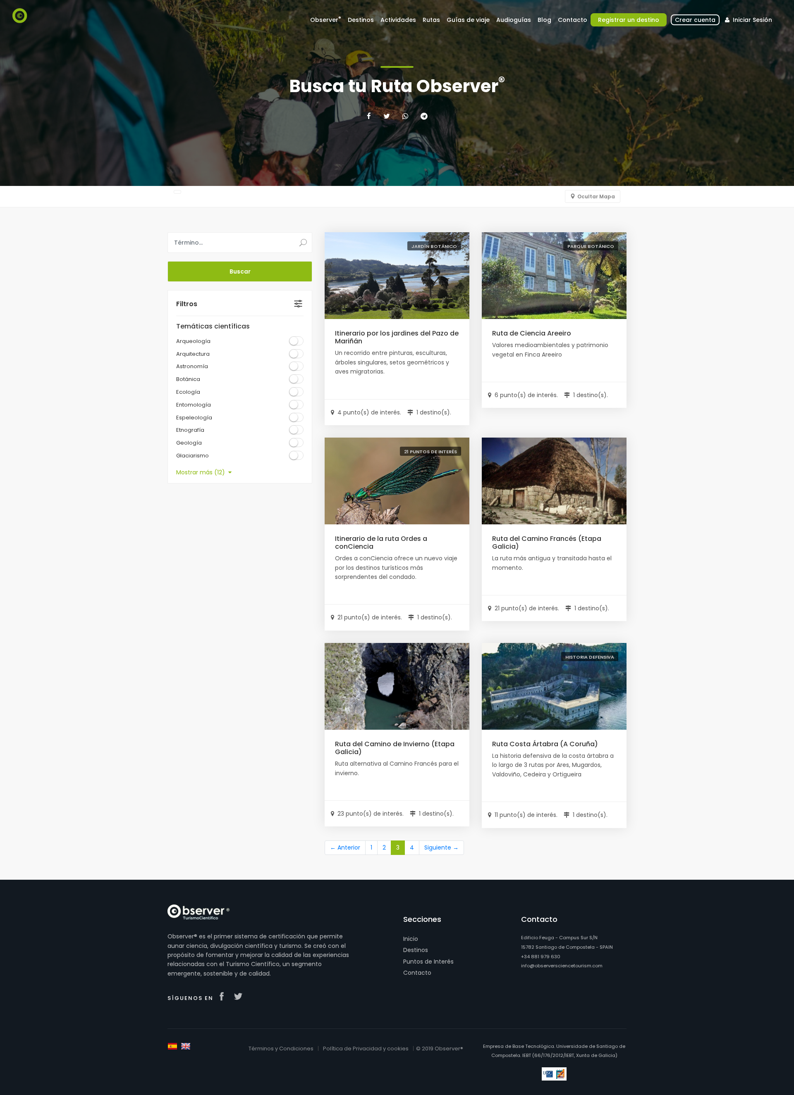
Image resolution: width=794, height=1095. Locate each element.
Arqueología (193, 341)
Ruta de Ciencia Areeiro (531, 333)
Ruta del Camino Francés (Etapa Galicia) (546, 542)
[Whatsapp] (405, 116)
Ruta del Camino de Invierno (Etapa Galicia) (394, 748)
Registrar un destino (628, 20)
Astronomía (192, 366)
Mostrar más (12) (202, 472)
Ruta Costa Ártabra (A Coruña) (545, 744)
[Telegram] (424, 116)
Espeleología (194, 417)
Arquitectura (193, 354)
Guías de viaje (468, 20)
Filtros (186, 304)
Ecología (188, 392)
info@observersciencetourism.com (562, 965)
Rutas (431, 20)
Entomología (193, 405)
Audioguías (513, 20)
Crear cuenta (695, 20)
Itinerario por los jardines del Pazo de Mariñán (397, 337)
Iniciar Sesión (751, 20)
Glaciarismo (192, 455)
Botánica (188, 379)
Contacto (417, 973)
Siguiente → (441, 847)
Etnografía (190, 430)
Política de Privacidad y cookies (366, 1048)
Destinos (415, 950)
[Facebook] (369, 116)
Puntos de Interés (428, 961)
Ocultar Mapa (596, 196)
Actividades (398, 20)
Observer (325, 19)
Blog (544, 20)
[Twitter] (386, 116)
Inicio (410, 939)
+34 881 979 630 (540, 956)
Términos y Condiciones (281, 1048)
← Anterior (345, 847)
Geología (189, 443)
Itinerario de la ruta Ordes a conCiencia (381, 542)
